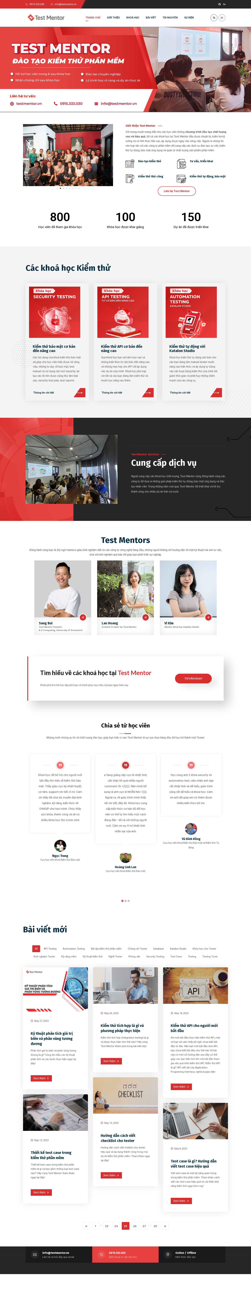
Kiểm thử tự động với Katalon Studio (187, 348)
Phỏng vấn (134, 956)
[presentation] (26, 800)
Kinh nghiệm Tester (44, 956)
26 (135, 1226)
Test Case (176, 956)
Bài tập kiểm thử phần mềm (106, 948)
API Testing (50, 948)
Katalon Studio (178, 948)
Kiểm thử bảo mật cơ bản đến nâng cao (54, 348)
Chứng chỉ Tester (137, 948)
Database (158, 948)
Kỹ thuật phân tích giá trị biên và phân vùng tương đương (52, 1038)
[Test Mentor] (46, 17)
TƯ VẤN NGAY (193, 678)
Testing (192, 956)
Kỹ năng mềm (69, 956)
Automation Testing (74, 948)
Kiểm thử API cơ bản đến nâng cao (121, 348)
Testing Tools (210, 956)
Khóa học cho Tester (204, 948)
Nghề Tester (115, 956)
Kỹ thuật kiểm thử (92, 956)
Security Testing (155, 956)
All (36, 948)
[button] (27, 155)
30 (155, 1226)
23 (106, 1226)
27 (144, 1226)
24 (116, 1226)
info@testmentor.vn (55, 1252)
